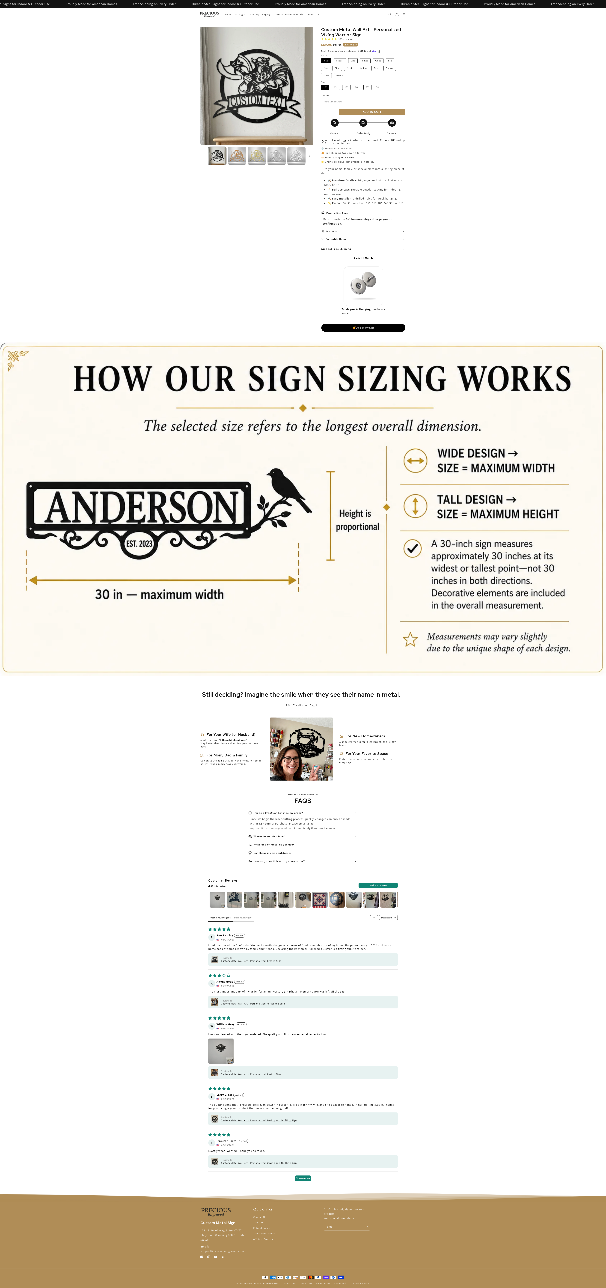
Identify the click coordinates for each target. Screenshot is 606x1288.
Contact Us (259, 1217)
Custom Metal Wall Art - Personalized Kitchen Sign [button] (251, 960)
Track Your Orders (264, 1233)
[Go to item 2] (234, 900)
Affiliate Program (263, 1239)
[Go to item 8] (337, 900)
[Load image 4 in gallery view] (276, 156)
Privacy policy (306, 1283)
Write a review (378, 885)
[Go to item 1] (217, 900)
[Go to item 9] (354, 900)
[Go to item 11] (388, 900)
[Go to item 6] (303, 900)
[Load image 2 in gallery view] (237, 156)
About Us (258, 1222)
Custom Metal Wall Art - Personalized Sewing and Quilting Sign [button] (259, 1120)
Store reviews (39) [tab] (243, 917)
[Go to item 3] (251, 900)
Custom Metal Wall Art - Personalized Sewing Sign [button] (251, 1074)
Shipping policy (340, 1283)
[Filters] (374, 917)
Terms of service (322, 1283)
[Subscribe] (366, 1226)
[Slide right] (309, 155)
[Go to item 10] (371, 900)
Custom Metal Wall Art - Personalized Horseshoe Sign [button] (253, 1003)
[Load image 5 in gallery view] (296, 156)
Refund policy (261, 1228)
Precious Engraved (252, 1283)
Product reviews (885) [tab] (221, 917)
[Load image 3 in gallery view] (257, 156)
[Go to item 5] (286, 900)
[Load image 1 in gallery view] (217, 156)
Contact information (360, 1283)
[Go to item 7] (320, 900)
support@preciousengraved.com (272, 828)
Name (326, 95)
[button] (390, 14)
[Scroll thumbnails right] (393, 899)
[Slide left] (203, 155)
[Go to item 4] (268, 900)
